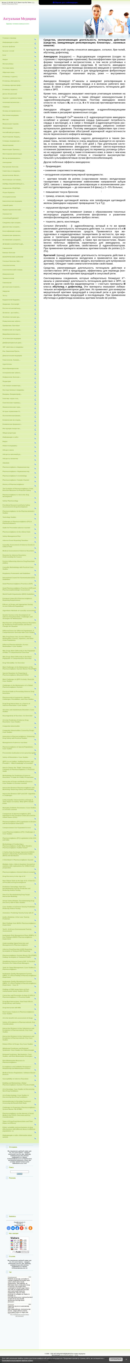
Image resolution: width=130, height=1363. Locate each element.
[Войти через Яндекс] (21, 1228)
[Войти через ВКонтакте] (13, 1228)
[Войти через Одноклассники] (30, 1228)
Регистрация (10, 3)
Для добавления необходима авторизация (19, 1315)
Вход (16, 3)
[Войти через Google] (26, 1228)
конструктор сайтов (66, 1355)
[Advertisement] (22, 1197)
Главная (4, 3)
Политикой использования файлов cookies (17, 1360)
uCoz (76, 1355)
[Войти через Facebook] (17, 1228)
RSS (33, 2)
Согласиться (115, 1359)
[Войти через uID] (9, 1228)
